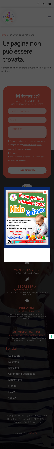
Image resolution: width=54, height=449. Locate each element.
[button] (45, 192)
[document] (27, 224)
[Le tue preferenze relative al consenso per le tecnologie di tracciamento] (51, 336)
